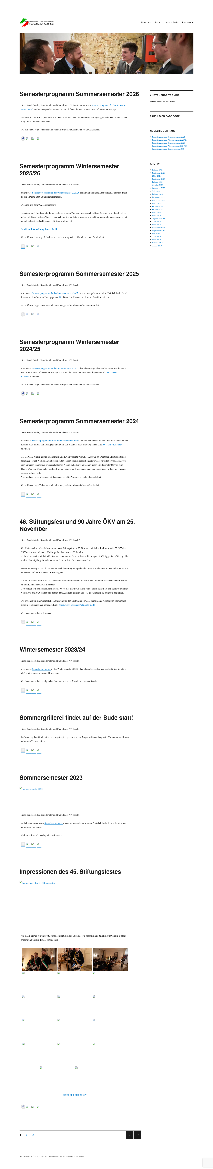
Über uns (146, 22)
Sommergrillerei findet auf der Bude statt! (76, 717)
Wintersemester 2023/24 (52, 649)
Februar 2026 (157, 169)
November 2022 (158, 200)
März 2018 (156, 224)
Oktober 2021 (157, 206)
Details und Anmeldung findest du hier (40, 229)
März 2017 (156, 239)
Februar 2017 (157, 242)
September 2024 (158, 179)
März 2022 (156, 203)
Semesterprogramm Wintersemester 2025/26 (69, 169)
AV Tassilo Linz (26, 1156)
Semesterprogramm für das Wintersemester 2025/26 (55, 192)
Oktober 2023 (157, 185)
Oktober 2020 (157, 209)
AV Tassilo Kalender (112, 444)
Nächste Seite (137, 1138)
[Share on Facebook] (23, 138)
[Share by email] (39, 139)
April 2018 (156, 221)
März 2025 (156, 176)
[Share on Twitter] (28, 139)
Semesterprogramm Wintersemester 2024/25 (69, 345)
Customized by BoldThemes (72, 1156)
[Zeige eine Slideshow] (75, 1095)
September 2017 (158, 230)
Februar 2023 (157, 194)
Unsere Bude (171, 22)
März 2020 (156, 212)
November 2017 (158, 227)
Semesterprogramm (41, 668)
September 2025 (158, 173)
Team (157, 22)
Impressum (187, 22)
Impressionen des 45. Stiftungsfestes (70, 871)
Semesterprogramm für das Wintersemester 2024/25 (56, 368)
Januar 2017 (157, 245)
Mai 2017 (156, 233)
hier (61, 297)
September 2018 (158, 218)
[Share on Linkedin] (33, 139)
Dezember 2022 (158, 197)
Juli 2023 (156, 191)
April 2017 (156, 236)
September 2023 (158, 188)
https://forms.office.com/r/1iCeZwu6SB (77, 604)
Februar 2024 (157, 182)
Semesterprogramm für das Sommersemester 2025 (55, 293)
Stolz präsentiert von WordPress (46, 1156)
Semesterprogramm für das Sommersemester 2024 (55, 440)
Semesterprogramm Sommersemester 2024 (79, 421)
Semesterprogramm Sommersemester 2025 (79, 273)
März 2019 (156, 215)
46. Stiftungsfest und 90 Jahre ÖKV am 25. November (77, 525)
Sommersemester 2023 (51, 777)
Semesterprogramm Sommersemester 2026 (79, 94)
